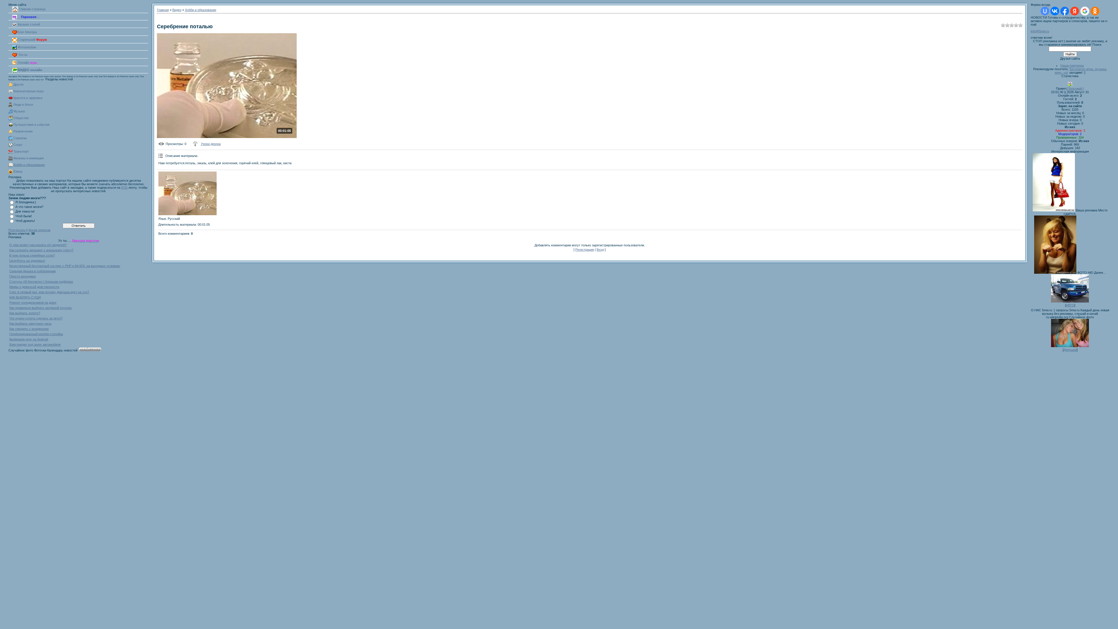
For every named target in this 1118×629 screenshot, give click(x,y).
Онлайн (27, 62)
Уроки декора (211, 144)
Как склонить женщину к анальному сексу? (41, 250)
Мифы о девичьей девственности (34, 287)
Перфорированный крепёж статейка (36, 334)
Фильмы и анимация (28, 158)
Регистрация (584, 249)
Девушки (1070, 349)
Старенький (32, 39)
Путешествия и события (31, 124)
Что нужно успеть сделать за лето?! (36, 318)
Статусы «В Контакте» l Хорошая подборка (41, 281)
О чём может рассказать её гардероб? (38, 245)
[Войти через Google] (1084, 11)
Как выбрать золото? (24, 313)
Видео (176, 10)
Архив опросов (39, 230)
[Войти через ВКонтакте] (1054, 11)
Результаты (17, 230)
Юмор (17, 171)
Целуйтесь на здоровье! (27, 260)
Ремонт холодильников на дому (32, 302)
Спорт (17, 144)
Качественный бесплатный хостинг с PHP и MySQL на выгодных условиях (64, 266)
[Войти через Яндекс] (1074, 11)
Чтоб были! (23, 216)
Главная (163, 10)
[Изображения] (187, 193)
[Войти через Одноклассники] (1095, 11)
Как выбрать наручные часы (30, 323)
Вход (600, 249)
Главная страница (31, 9)
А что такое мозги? (29, 207)
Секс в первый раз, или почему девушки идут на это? (49, 292)
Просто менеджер (22, 276)
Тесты (22, 54)
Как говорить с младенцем (29, 329)
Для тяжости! (25, 211)
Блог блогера (27, 32)
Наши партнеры (1072, 65)
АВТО (1070, 305)
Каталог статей (28, 24)
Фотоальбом (26, 47)
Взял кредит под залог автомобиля (35, 344)
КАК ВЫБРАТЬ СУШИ (25, 297)
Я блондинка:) (25, 202)
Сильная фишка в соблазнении (32, 271)
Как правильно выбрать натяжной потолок (40, 308)
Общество (21, 118)
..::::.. (28, 17)
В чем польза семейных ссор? (32, 255)
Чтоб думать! (25, 220)
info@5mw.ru (1040, 31)
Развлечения (23, 131)
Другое (18, 84)
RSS (124, 187)
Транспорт (21, 151)
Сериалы (20, 138)
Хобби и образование (29, 165)
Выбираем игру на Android (28, 339)
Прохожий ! (1075, 88)
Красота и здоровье (28, 98)
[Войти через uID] (1045, 11)
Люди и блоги (23, 104)
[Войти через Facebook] (1064, 11)
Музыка (19, 111)
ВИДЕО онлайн (29, 70)
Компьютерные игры (28, 91)
